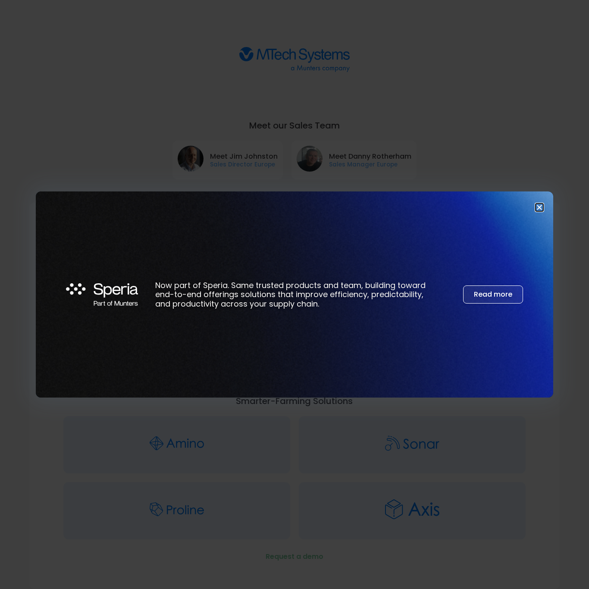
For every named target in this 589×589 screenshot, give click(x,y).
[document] (294, 294)
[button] (539, 207)
